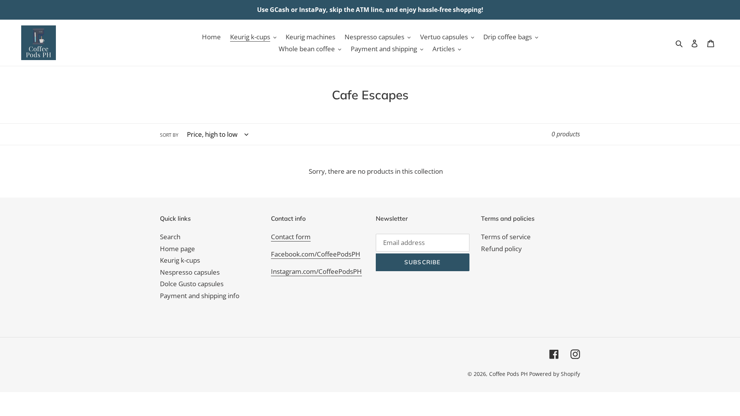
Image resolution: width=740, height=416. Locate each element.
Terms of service (506, 236)
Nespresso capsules (190, 272)
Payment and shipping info (199, 295)
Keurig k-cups (180, 260)
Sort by (169, 135)
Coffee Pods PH (508, 373)
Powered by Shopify (554, 373)
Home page (177, 248)
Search (170, 236)
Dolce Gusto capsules (192, 283)
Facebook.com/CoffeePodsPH (315, 254)
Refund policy (501, 248)
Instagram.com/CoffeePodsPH (316, 271)
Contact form (291, 236)
